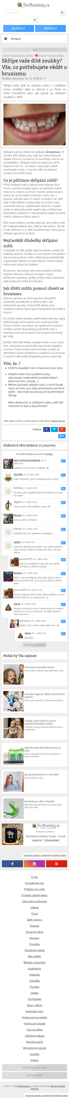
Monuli (17, 515)
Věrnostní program (34, 1048)
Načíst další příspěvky (34, 645)
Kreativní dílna (34, 932)
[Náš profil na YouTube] (56, 863)
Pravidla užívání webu (34, 895)
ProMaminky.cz (24, 1086)
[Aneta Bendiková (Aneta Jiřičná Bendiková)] (8, 464)
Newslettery (34, 1075)
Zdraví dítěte (56, 55)
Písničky (34, 987)
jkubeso (18, 572)
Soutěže (34, 1054)
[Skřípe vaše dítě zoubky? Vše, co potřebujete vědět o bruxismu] (34, 124)
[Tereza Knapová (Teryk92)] (8, 478)
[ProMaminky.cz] (34, 5)
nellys (17, 542)
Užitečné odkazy (34, 1036)
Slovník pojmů (34, 1042)
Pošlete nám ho (58, 421)
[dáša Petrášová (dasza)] (8, 607)
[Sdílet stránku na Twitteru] (54, 429)
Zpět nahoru (34, 919)
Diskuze (34, 926)
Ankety (34, 1060)
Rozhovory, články (22, 55)
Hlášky (35, 993)
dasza (17, 603)
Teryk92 (18, 474)
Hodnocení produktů (34, 1017)
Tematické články (34, 950)
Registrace (19, 28)
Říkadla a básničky (34, 962)
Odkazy (34, 907)
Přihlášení (50, 28)
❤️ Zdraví (40, 55)
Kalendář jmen (34, 1011)
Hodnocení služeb (34, 1023)
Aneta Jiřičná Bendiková (27, 460)
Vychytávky (34, 999)
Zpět (35, 49)
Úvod (6, 55)
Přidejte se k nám (34, 889)
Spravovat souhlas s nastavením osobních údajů (46, 1095)
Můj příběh (34, 956)
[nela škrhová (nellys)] (8, 546)
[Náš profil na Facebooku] (12, 863)
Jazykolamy (34, 968)
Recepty (34, 938)
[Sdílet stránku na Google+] (62, 429)
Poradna (34, 944)
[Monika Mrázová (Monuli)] (8, 519)
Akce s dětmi (34, 1005)
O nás (34, 877)
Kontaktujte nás (34, 883)
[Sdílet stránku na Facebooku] (46, 429)
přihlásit (49, 454)
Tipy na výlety (34, 1029)
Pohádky (34, 981)
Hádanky (34, 974)
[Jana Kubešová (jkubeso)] (8, 576)
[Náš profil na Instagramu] (34, 863)
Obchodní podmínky (34, 901)
